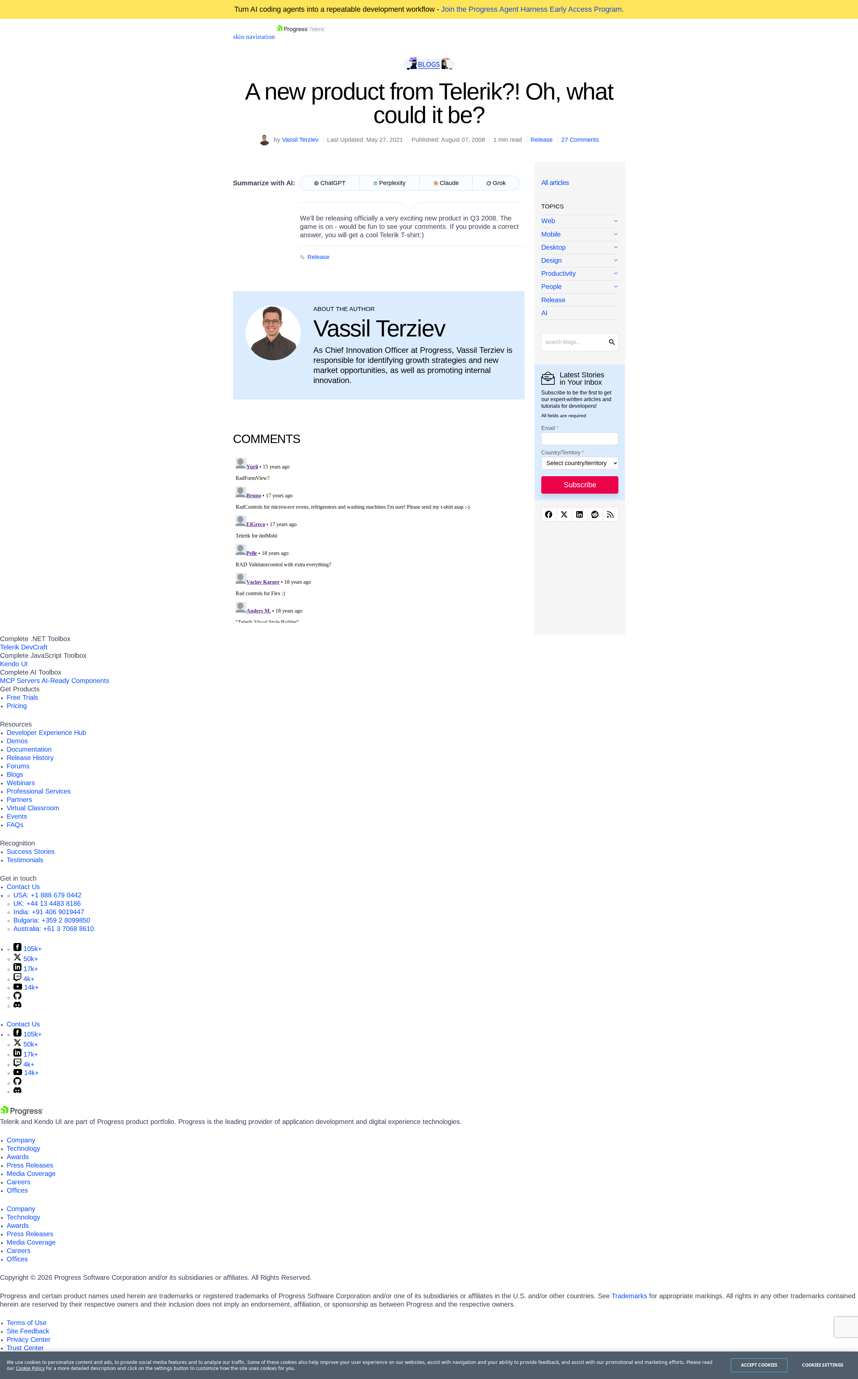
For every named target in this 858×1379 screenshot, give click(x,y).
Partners (19, 799)
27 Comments (580, 139)
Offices (17, 1190)
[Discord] (17, 1005)
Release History (30, 757)
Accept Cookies (759, 1365)
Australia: (53, 928)
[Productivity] (579, 273)
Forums (18, 766)
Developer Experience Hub (46, 732)
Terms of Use (27, 1322)
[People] (579, 287)
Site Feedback (28, 1331)
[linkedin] (580, 514)
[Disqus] (379, 539)
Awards (18, 1157)
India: (48, 912)
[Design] (579, 260)
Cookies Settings (822, 1365)
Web (548, 221)
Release (542, 139)
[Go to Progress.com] (22, 1113)
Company (21, 1140)
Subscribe (580, 485)
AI (544, 313)
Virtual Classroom (33, 808)
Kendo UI (14, 664)
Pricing (17, 705)
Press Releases (30, 1165)
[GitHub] (17, 997)
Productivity (558, 273)
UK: (47, 903)
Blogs (15, 774)
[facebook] (549, 514)
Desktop (553, 247)
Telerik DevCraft (24, 647)
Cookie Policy (30, 1368)
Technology (23, 1148)
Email (548, 428)
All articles (555, 182)
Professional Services (39, 791)
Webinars (21, 783)
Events (17, 816)
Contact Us (23, 886)
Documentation (29, 749)
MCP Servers (20, 680)
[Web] (579, 221)
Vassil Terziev (300, 139)
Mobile (551, 234)
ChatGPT (333, 183)
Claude (449, 183)
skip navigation (254, 36)
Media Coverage (31, 1173)
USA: (47, 895)
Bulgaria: (51, 920)
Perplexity (392, 183)
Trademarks (629, 1296)
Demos (17, 741)
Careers (18, 1182)
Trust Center (25, 1348)
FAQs (15, 824)
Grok (499, 183)
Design (551, 260)
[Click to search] (612, 342)
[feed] (611, 514)
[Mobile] (579, 234)
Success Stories (31, 851)
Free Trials (22, 697)
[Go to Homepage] (301, 36)
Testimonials (25, 860)
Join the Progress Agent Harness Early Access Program (531, 9)
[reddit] (595, 514)
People (551, 286)
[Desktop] (579, 247)
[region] (429, 1365)
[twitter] (564, 514)
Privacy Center (29, 1339)
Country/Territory (560, 452)
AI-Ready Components (75, 680)
